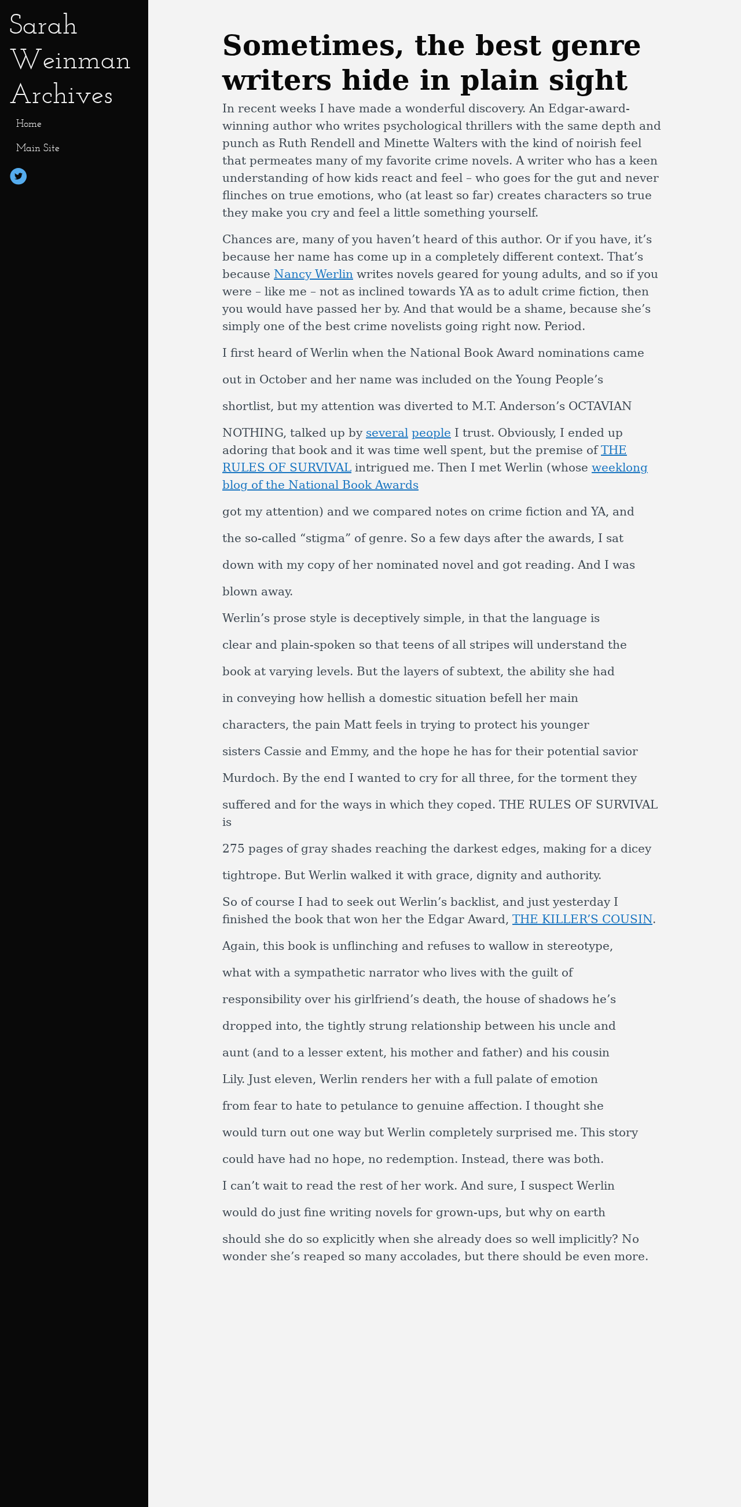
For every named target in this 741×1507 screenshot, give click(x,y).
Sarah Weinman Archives (70, 59)
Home (29, 123)
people (431, 433)
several (387, 433)
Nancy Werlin (313, 274)
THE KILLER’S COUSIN (582, 919)
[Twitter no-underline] (18, 178)
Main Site (38, 147)
